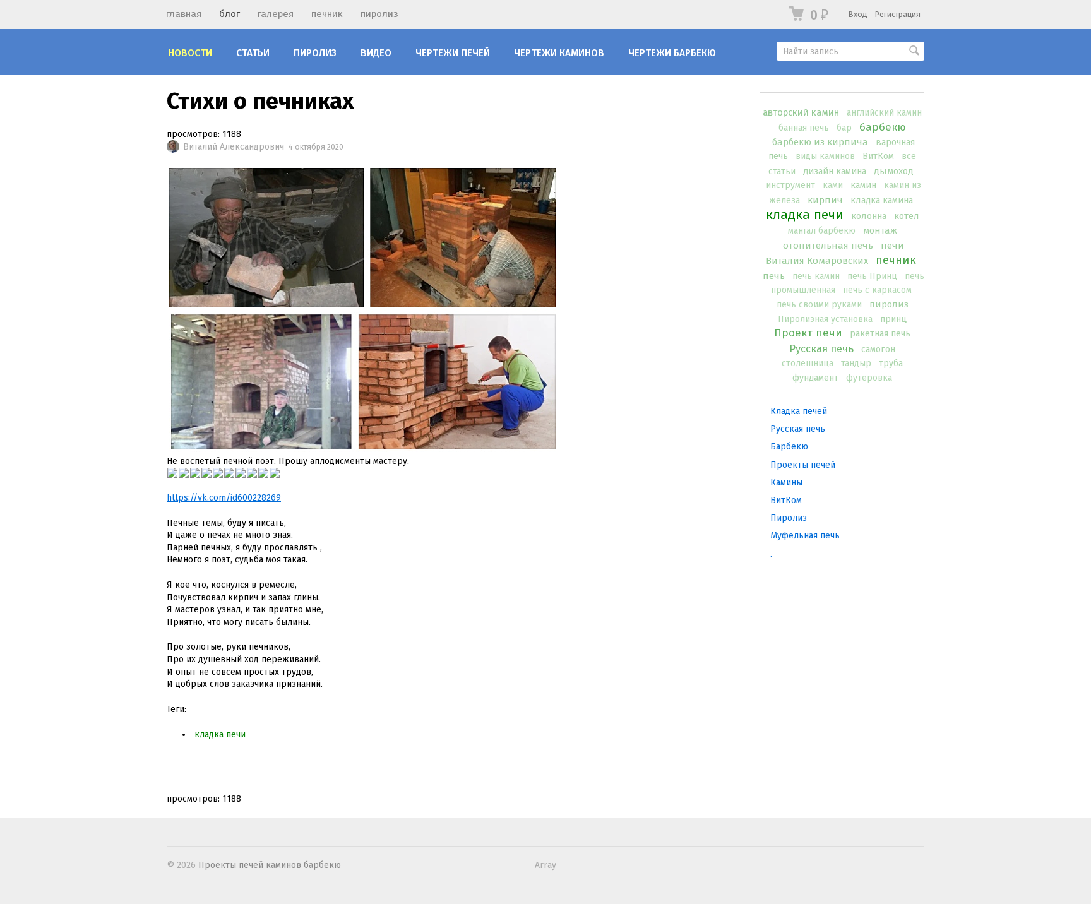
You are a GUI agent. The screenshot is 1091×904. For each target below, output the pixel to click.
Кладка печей (798, 411)
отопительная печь (828, 245)
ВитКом (878, 156)
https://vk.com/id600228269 (224, 497)
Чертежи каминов (559, 53)
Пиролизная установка (825, 319)
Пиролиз (315, 53)
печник (327, 14)
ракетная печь (880, 333)
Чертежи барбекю (672, 53)
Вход (858, 14)
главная (183, 14)
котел (906, 216)
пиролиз (379, 14)
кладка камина (881, 200)
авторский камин (801, 112)
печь (774, 276)
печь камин (816, 276)
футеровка (869, 377)
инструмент (790, 185)
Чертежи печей (452, 53)
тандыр (856, 363)
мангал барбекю (822, 230)
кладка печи (805, 214)
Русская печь (821, 348)
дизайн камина (834, 171)
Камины (786, 482)
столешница (807, 363)
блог (229, 14)
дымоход (894, 171)
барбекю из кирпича (820, 142)
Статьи (253, 53)
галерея (276, 14)
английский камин (884, 112)
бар (844, 127)
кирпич (825, 200)
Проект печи (808, 333)
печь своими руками (819, 304)
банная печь (803, 127)
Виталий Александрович (233, 146)
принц (893, 319)
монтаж (880, 230)
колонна (868, 216)
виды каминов (825, 156)
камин (863, 185)
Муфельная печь (805, 535)
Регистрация (898, 14)
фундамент (815, 377)
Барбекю (789, 446)
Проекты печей (802, 465)
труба (891, 363)
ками (833, 185)
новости (190, 53)
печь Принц (872, 276)
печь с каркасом (877, 290)
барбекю (882, 127)
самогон (878, 349)
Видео (376, 53)
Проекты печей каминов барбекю (269, 865)
